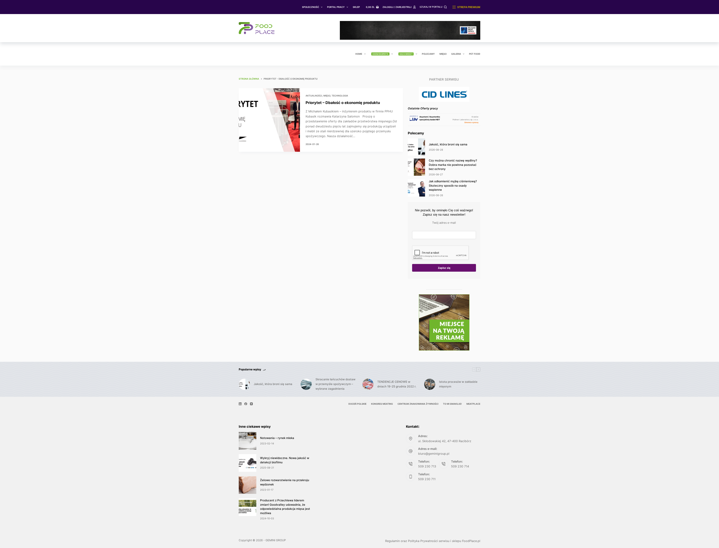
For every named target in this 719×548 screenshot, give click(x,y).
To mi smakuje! (452, 403)
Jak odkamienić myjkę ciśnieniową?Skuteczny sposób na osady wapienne (453, 185)
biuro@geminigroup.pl (433, 453)
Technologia (340, 95)
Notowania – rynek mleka (277, 438)
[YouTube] (251, 403)
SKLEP (356, 7)
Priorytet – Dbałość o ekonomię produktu (343, 102)
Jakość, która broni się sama (448, 144)
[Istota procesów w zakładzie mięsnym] (429, 384)
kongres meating (382, 403)
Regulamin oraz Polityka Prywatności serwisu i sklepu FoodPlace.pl (432, 541)
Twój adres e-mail (444, 222)
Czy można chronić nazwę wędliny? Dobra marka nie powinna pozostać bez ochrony (453, 165)
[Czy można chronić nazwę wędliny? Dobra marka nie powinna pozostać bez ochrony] (416, 167)
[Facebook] (245, 403)
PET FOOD (474, 53)
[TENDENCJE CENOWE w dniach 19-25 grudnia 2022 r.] (368, 384)
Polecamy (428, 53)
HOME (358, 53)
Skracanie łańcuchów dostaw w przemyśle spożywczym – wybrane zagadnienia (335, 384)
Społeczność (310, 7)
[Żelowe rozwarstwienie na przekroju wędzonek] (247, 485)
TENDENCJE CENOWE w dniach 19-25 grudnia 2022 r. (396, 384)
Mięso (443, 53)
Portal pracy (336, 7)
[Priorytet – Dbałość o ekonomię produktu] (269, 120)
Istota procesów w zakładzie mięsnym (458, 384)
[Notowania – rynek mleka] (247, 441)
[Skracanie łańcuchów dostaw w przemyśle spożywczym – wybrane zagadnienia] (306, 384)
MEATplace (473, 403)
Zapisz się (444, 268)
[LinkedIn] (240, 403)
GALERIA (456, 53)
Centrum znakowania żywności (418, 403)
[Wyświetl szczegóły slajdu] (410, 30)
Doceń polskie (357, 403)
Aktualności (314, 95)
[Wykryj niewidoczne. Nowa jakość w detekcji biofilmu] (247, 463)
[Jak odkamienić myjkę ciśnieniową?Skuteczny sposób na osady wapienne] (416, 188)
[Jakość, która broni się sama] (416, 147)
